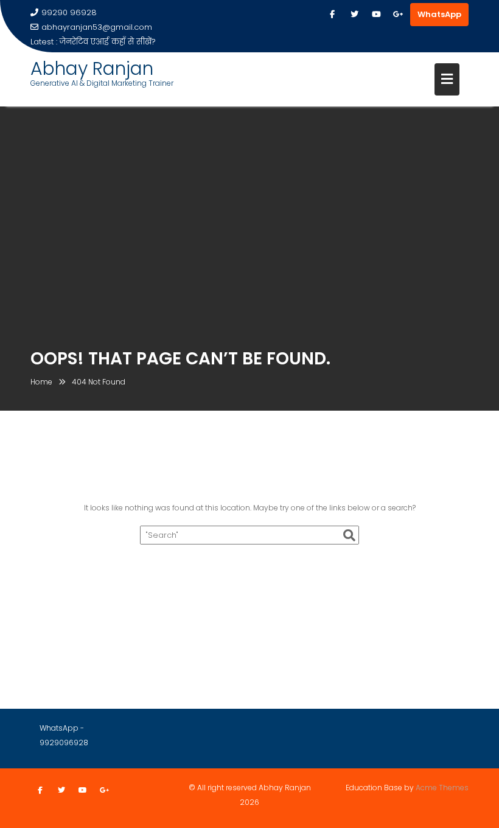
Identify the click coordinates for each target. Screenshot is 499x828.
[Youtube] (376, 14)
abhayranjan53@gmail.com (96, 27)
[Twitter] (354, 14)
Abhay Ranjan (91, 68)
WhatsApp (439, 14)
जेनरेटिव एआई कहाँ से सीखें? (108, 41)
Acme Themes (442, 787)
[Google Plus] (398, 14)
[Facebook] (332, 14)
